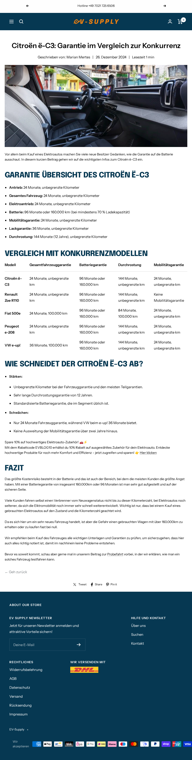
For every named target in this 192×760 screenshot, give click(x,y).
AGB (13, 678)
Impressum (18, 714)
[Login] (170, 21)
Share (98, 584)
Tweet (82, 584)
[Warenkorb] (180, 21)
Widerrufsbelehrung (25, 669)
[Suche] (21, 21)
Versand (16, 696)
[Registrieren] (79, 644)
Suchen (137, 634)
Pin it (114, 584)
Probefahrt (115, 554)
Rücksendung (20, 705)
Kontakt (137, 643)
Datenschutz (19, 687)
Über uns (138, 625)
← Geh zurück (16, 572)
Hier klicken (148, 453)
